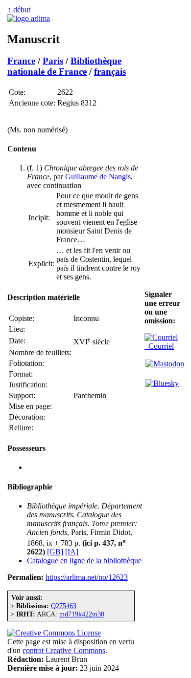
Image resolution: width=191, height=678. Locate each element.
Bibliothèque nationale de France (64, 66)
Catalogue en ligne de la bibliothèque (84, 560)
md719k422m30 (81, 614)
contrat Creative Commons (64, 650)
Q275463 (63, 606)
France (21, 61)
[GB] (55, 552)
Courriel (159, 346)
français (110, 71)
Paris (53, 61)
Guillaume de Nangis (98, 176)
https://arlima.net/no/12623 (87, 577)
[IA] (71, 552)
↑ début (18, 9)
